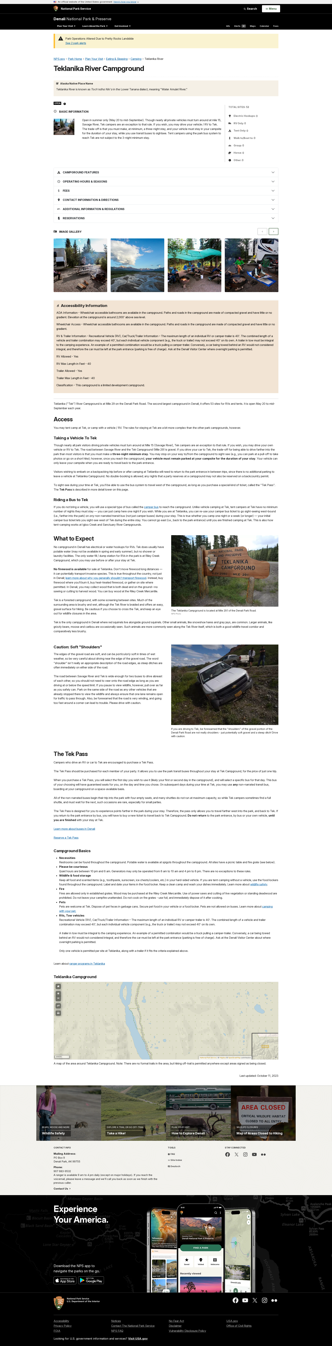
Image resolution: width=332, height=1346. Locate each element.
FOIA (57, 1331)
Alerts (239, 26)
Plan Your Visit (65, 26)
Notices (116, 1321)
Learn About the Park (93, 26)
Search (251, 8)
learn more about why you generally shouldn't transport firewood (106, 578)
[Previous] (262, 231)
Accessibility (61, 1321)
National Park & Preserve (82, 18)
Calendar (264, 26)
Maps (253, 26)
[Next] (273, 231)
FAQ (172, 1154)
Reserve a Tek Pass (66, 837)
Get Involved (121, 26)
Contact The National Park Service (133, 1325)
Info (228, 26)
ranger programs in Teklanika (87, 963)
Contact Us (61, 1188)
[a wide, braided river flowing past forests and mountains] (137, 265)
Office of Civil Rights (239, 1325)
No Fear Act (176, 1321)
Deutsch (175, 1166)
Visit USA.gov (138, 1338)
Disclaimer (175, 1325)
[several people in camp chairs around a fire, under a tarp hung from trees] (194, 265)
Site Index (176, 1160)
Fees (275, 26)
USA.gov (232, 1321)
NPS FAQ (117, 1331)
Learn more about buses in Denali (74, 829)
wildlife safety (258, 884)
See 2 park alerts (75, 43)
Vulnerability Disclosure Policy (187, 1331)
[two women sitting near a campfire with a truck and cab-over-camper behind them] (251, 265)
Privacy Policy (63, 1325)
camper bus (151, 507)
